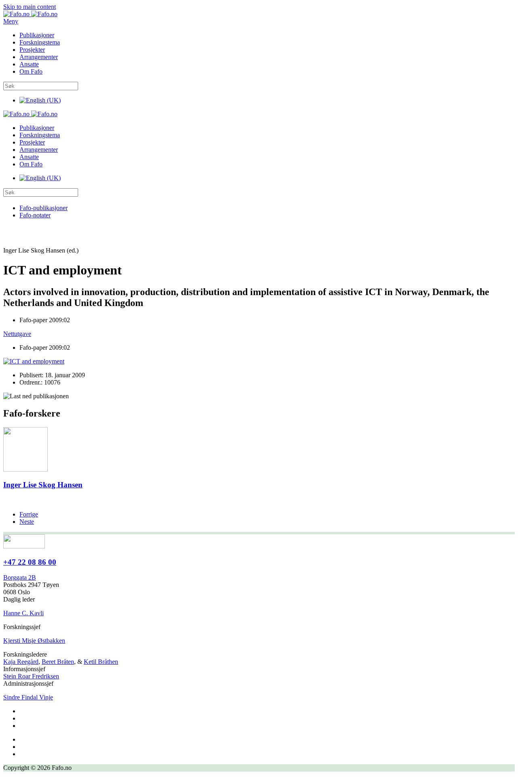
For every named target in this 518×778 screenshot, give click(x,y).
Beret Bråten (58, 661)
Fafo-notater (35, 215)
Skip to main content (29, 6)
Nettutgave (17, 333)
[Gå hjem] (30, 14)
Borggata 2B (19, 577)
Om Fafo (30, 71)
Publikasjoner (36, 35)
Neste (26, 521)
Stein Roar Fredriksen (31, 676)
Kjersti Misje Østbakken (34, 640)
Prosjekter (32, 49)
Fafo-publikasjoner (43, 207)
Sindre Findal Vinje (28, 697)
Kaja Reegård (20, 661)
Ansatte (29, 64)
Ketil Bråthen (101, 661)
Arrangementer (38, 56)
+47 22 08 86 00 (29, 562)
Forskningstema (39, 42)
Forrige (28, 514)
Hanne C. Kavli (23, 613)
